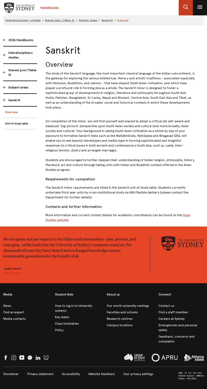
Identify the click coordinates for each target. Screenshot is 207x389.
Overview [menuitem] (11, 112)
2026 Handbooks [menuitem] (20, 40)
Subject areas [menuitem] (18, 87)
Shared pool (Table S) (60, 20)
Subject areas (88, 20)
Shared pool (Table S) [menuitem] (22, 72)
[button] (186, 7)
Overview (122, 20)
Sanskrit (107, 20)
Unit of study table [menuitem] (16, 123)
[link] (26, 305)
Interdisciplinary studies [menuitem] (20, 55)
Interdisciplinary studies (23, 20)
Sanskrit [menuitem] (14, 100)
